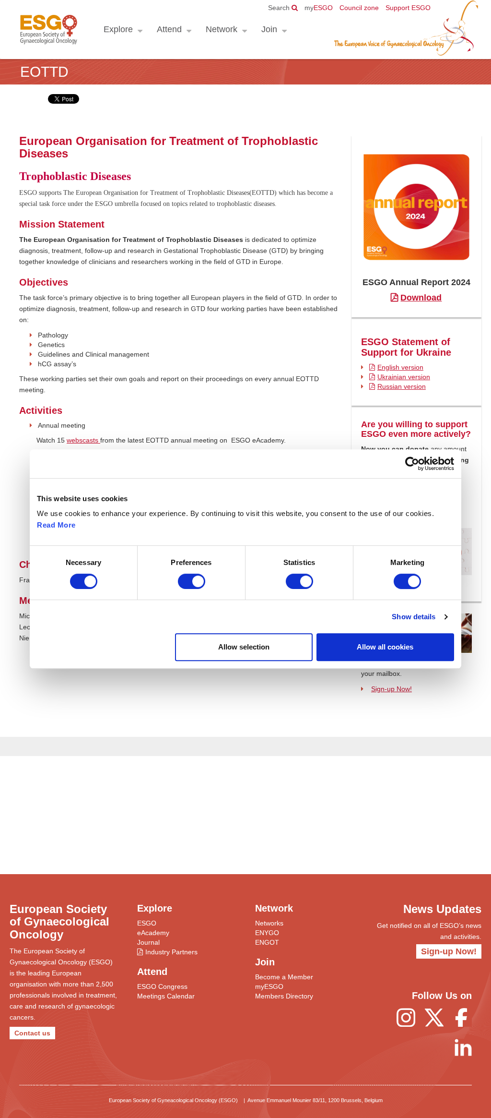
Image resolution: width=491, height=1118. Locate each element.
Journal (148, 942)
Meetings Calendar (166, 996)
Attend (169, 29)
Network (221, 29)
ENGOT (267, 942)
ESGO (318, 8)
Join (269, 29)
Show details (413, 617)
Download (421, 297)
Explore (118, 29)
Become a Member (284, 977)
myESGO (269, 986)
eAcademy (153, 933)
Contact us (32, 1033)
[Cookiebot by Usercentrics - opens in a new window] (412, 464)
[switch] (191, 581)
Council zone (359, 8)
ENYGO (267, 933)
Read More (56, 525)
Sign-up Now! (391, 689)
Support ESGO (408, 8)
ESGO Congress (162, 986)
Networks (269, 923)
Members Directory (284, 996)
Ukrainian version (403, 377)
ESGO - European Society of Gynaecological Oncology (48, 29)
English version (400, 367)
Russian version (401, 386)
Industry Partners (171, 952)
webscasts (83, 440)
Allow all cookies (385, 647)
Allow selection (243, 647)
